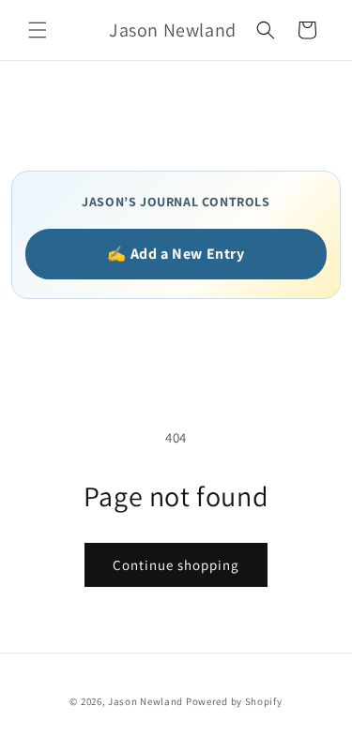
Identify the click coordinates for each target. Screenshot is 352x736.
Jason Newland (145, 701)
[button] (37, 30)
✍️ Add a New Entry (175, 253)
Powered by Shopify (234, 701)
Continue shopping (176, 565)
